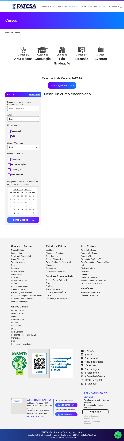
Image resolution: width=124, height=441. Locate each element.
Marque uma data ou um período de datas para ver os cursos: (22, 183)
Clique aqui (95, 412)
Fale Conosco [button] (114, 6)
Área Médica (17, 174)
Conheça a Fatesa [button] (48, 6)
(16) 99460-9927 (67, 405)
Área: (9, 115)
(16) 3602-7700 (34, 416)
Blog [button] (95, 6)
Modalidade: (12, 125)
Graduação (16, 169)
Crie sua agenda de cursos (62, 85)
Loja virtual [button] (103, 6)
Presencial (16, 131)
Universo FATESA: (15, 154)
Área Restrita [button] (86, 6)
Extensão (15, 159)
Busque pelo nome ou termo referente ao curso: (19, 103)
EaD (13, 136)
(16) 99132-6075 (67, 414)
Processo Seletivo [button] (71, 6)
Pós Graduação (18, 164)
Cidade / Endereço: (15, 143)
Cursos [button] (60, 6)
